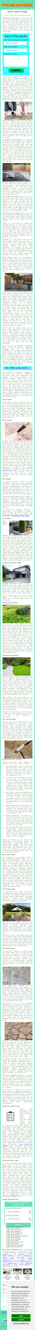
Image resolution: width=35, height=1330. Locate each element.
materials (9, 129)
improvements (13, 1252)
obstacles (19, 156)
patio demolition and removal (20, 496)
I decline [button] (21, 1319)
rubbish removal (8, 1258)
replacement (6, 96)
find (7, 1163)
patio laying (19, 1180)
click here (14, 1195)
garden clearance (8, 1255)
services (16, 1266)
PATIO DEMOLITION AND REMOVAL (20, 515)
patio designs (15, 1092)
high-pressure (7, 470)
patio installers (8, 390)
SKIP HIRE (21, 1254)
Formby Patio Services (10, 1199)
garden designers (24, 1264)
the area (15, 149)
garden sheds (20, 1257)
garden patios (12, 1142)
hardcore (21, 189)
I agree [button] (21, 1316)
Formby (27, 372)
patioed (20, 147)
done (4, 27)
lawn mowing (21, 1260)
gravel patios (13, 1136)
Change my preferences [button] (21, 1323)
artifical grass (7, 1261)
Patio (4, 372)
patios (22, 84)
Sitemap (4, 1312)
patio (30, 120)
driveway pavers (25, 1261)
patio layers (7, 1154)
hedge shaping (12, 1263)
